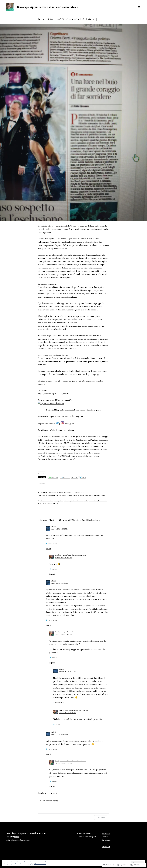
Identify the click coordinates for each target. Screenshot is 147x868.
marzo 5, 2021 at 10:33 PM (59, 529)
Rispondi (48, 549)
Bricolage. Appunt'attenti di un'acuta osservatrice (47, 7)
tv (60, 503)
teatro (103, 495)
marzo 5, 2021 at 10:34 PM (63, 558)
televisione (41, 498)
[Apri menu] (139, 7)
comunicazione (50, 495)
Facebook (106, 833)
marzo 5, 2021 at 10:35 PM (67, 713)
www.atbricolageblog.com (72, 416)
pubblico (53, 503)
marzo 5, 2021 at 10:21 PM (63, 634)
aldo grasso (43, 501)
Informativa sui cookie (40, 864)
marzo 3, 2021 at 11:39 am (59, 734)
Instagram (106, 840)
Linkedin (106, 846)
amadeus (50, 501)
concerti (58, 495)
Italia (96, 501)
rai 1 (58, 503)
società (91, 495)
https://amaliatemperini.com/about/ (53, 393)
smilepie (53, 526)
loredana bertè (102, 501)
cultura (70, 495)
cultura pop (67, 501)
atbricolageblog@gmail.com (62, 430)
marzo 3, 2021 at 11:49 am (63, 763)
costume (64, 495)
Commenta (101, 817)
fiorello (85, 501)
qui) (69, 456)
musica (75, 495)
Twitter (105, 836)
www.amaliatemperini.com (49, 416)
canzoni (56, 501)
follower (91, 501)
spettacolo (97, 495)
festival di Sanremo (77, 501)
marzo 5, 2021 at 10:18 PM (59, 583)
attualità (42, 495)
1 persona (54, 544)
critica (61, 501)
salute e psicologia (83, 495)
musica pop (46, 503)
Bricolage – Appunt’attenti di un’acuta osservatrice (70, 555)
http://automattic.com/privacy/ (61, 459)
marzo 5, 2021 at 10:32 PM (67, 671)
